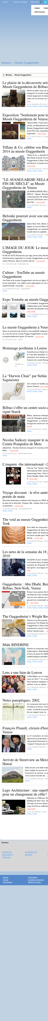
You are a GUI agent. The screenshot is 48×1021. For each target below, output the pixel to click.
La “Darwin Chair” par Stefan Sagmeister (25, 377)
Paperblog (14, 10)
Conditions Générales (36, 880)
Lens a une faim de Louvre (22, 672)
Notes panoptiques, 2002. (21, 700)
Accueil (5, 2)
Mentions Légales (34, 882)
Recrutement (7, 882)
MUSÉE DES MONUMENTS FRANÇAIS (7, 854)
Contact (5, 880)
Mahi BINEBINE (16, 644)
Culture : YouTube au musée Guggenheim (24, 274)
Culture (37, 8)
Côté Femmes (39, 12)
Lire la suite (41, 134)
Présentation (32, 877)
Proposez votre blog (20, 2)
